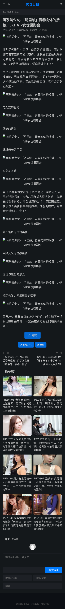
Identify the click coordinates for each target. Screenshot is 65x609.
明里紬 (40, 344)
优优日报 (32, 4)
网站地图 (45, 604)
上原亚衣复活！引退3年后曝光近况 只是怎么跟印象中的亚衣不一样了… (16, 360)
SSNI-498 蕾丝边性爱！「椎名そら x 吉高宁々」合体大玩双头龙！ (48, 360)
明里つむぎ (26, 344)
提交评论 (54, 570)
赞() (43, 30)
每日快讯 (7, 12)
